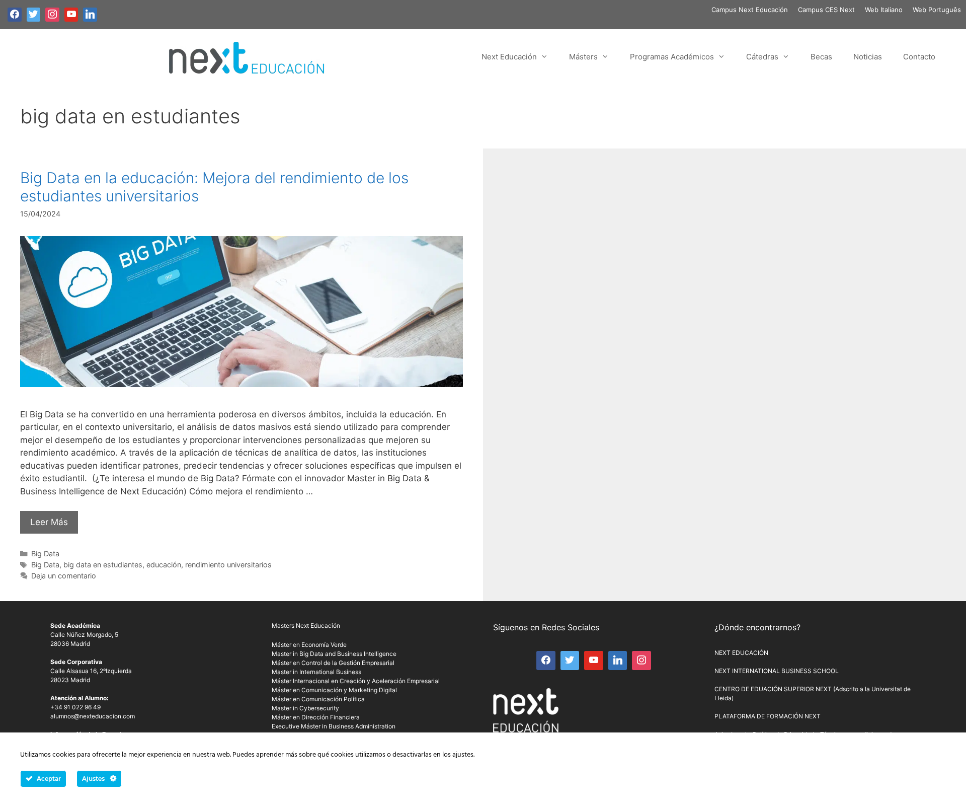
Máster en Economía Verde (309, 644)
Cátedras (762, 56)
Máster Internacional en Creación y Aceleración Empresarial (356, 681)
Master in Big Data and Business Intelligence (334, 653)
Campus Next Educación (749, 10)
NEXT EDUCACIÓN (741, 652)
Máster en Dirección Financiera (316, 717)
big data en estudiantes (102, 564)
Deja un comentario (63, 575)
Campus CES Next (826, 10)
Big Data (45, 553)
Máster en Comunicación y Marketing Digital (334, 690)
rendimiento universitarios (228, 564)
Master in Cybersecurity (305, 708)
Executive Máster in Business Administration (333, 726)
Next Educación (509, 56)
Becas (821, 56)
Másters (583, 56)
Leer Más (49, 522)
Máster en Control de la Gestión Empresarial (333, 663)
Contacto (919, 56)
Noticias (867, 56)
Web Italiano (884, 10)
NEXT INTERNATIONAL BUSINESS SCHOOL (776, 671)
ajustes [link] (462, 755)
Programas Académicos (672, 56)
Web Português (937, 10)
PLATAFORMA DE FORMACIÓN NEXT (767, 716)
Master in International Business (316, 672)
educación (163, 564)
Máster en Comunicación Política (318, 699)
